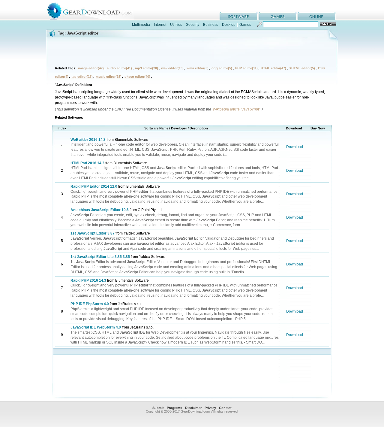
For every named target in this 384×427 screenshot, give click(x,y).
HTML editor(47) (273, 68)
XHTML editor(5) (302, 68)
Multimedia (141, 25)
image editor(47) (91, 68)
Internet (160, 25)
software (239, 16)
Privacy (210, 408)
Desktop (229, 25)
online (317, 16)
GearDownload (94, 10)
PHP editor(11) (246, 68)
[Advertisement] (192, 50)
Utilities (176, 25)
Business (210, 25)
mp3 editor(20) (146, 68)
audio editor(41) (119, 68)
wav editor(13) (172, 68)
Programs (174, 408)
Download (294, 147)
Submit (158, 408)
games (278, 16)
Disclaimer (193, 408)
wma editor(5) (197, 68)
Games (245, 25)
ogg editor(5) (222, 68)
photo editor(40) (137, 76)
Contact (225, 408)
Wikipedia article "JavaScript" (236, 109)
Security (192, 25)
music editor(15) (109, 76)
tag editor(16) (82, 76)
